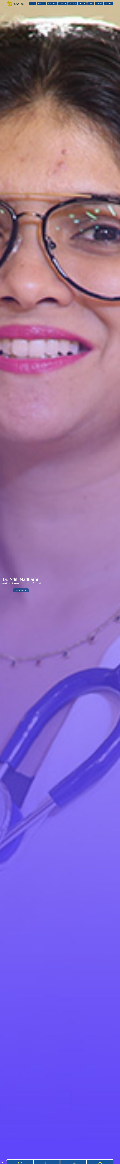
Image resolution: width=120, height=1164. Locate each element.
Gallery (99, 3)
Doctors (73, 3)
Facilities (63, 3)
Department (52, 3)
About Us (41, 3)
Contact (109, 3)
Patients (82, 3)
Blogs (91, 3)
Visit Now (20, 590)
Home (32, 3)
